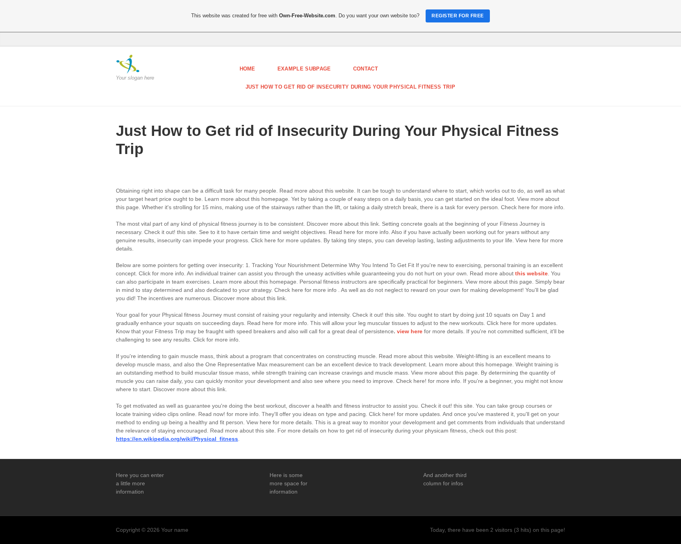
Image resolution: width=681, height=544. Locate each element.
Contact (365, 69)
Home (247, 69)
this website (531, 273)
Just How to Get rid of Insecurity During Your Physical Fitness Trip (351, 87)
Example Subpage (304, 69)
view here (409, 331)
